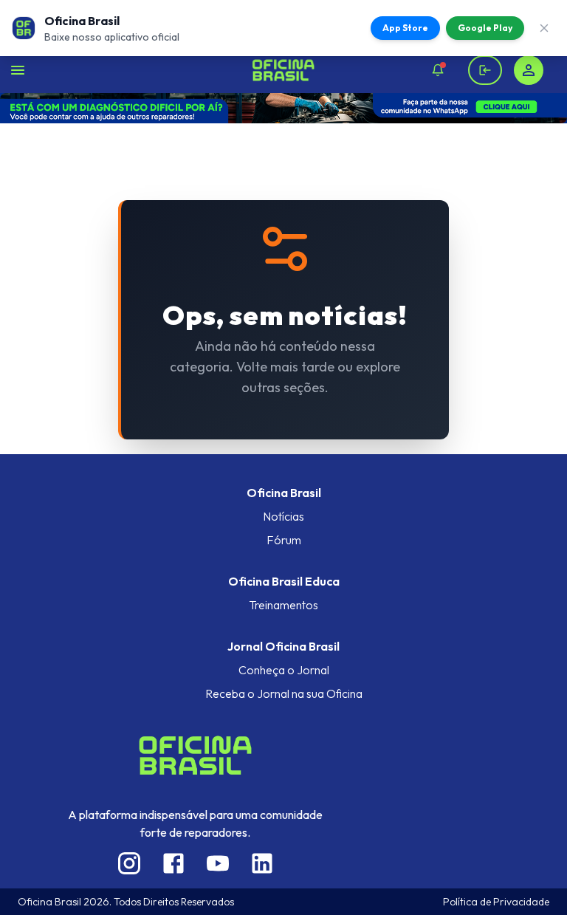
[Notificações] (437, 70)
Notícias (283, 516)
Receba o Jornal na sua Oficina (283, 693)
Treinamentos (283, 604)
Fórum (284, 539)
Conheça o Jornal (283, 669)
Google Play (485, 27)
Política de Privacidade (496, 901)
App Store (405, 27)
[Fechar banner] (544, 28)
